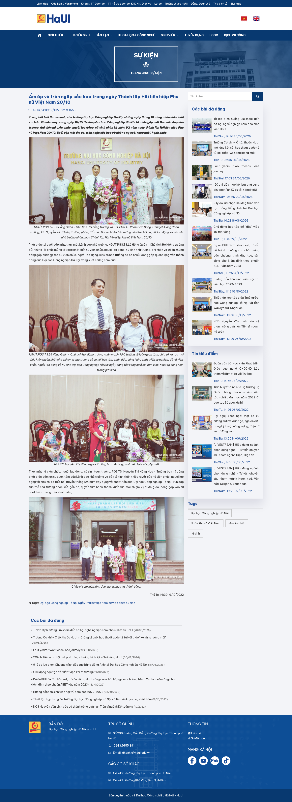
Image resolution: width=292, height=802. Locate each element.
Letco (158, 3)
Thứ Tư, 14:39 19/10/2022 (48, 110)
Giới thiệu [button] (56, 35)
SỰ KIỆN (156, 73)
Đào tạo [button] (103, 35)
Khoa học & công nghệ (136, 35)
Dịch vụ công (235, 35)
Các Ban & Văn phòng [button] (64, 3)
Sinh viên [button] (168, 35)
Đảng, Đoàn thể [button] (200, 3)
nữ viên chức (116, 603)
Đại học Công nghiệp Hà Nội (58, 603)
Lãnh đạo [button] (42, 3)
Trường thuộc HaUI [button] (176, 3)
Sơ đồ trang (198, 738)
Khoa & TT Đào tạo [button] (93, 3)
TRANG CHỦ (139, 73)
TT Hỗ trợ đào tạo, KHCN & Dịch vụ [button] (129, 3)
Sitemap (236, 3)
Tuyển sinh (81, 35)
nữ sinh (130, 603)
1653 (72, 110)
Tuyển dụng (194, 35)
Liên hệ (195, 733)
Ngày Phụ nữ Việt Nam (93, 603)
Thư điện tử (220, 3)
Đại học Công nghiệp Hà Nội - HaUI (159, 795)
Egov (214, 35)
